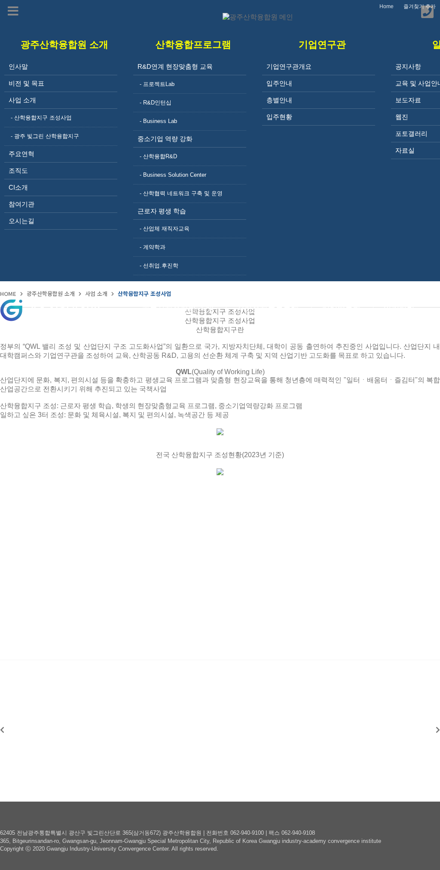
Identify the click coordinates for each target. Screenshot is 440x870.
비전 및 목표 (26, 83)
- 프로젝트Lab (157, 84)
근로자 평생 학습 (162, 211)
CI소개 (18, 187)
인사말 (18, 66)
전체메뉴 (433, 310)
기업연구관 (341, 310)
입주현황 (279, 116)
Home (386, 6)
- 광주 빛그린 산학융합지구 (45, 136)
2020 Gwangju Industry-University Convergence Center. (101, 848)
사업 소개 (22, 100)
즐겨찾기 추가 (419, 6)
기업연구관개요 (289, 66)
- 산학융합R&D (158, 156)
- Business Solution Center (173, 175)
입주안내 (279, 83)
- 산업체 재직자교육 (164, 228)
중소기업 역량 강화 (165, 138)
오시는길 (21, 220)
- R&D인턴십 (155, 102)
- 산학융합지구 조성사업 (41, 117)
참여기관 (21, 204)
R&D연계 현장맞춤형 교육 (175, 66)
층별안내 (279, 100)
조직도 (18, 170)
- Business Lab (158, 121)
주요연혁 (21, 153)
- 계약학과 (152, 247)
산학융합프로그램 (268, 310)
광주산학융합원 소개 (178, 310)
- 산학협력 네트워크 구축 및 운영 (181, 193)
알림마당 (399, 310)
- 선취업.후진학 (159, 265)
